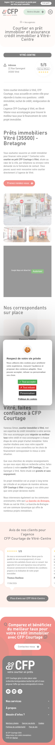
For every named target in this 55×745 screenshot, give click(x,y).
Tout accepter (28, 382)
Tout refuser (28, 387)
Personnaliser (27, 393)
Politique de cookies (27, 399)
